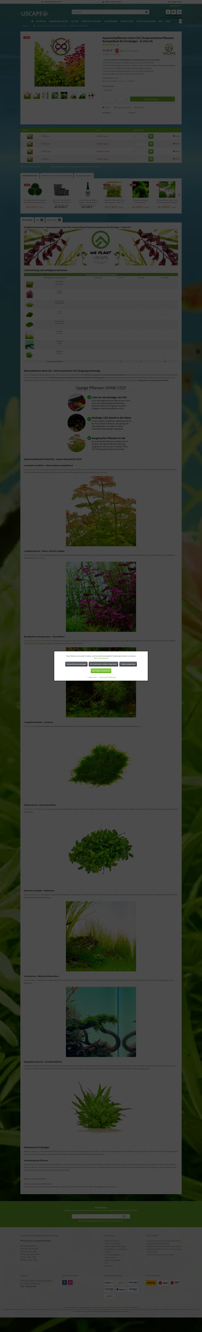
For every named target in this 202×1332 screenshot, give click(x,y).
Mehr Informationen (101, 658)
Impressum (92, 677)
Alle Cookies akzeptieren (101, 671)
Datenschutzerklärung (107, 677)
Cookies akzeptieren (128, 664)
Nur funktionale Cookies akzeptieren (103, 664)
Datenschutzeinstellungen (76, 664)
